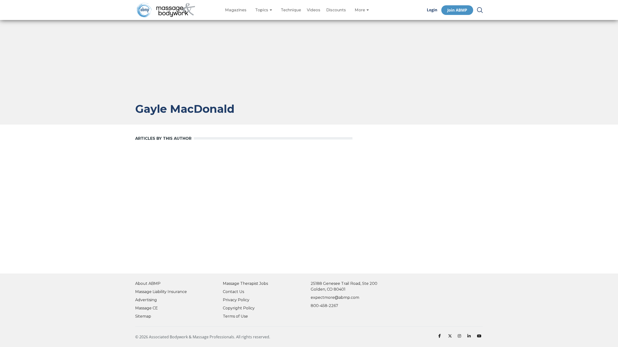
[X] (451, 337)
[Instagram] (461, 337)
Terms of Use (235, 316)
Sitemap (143, 316)
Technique (291, 10)
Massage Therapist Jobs (245, 283)
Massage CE (146, 308)
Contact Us (233, 291)
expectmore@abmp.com (335, 297)
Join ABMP (457, 10)
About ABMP (148, 283)
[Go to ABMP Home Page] (144, 10)
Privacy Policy (236, 300)
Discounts (336, 10)
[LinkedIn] (470, 337)
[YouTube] (480, 337)
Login (432, 10)
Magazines (235, 10)
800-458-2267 (324, 305)
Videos (313, 10)
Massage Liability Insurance (161, 291)
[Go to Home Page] (175, 10)
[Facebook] (441, 337)
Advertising (146, 300)
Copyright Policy (239, 308)
